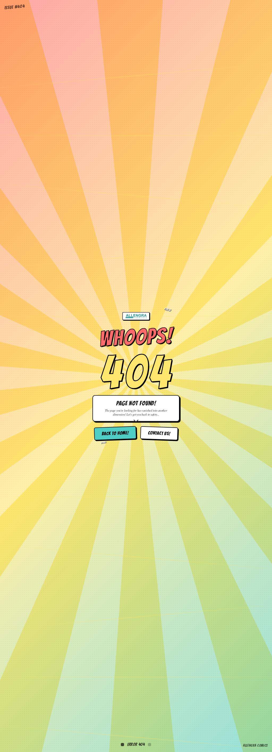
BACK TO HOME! (115, 433)
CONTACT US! (159, 433)
